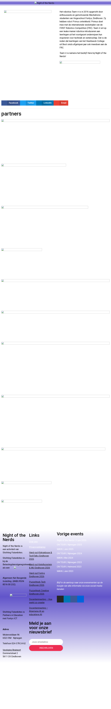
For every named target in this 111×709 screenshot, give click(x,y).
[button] (10, 103)
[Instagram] (60, 599)
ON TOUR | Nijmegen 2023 (69, 562)
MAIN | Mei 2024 (65, 558)
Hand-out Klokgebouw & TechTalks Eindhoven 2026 (40, 555)
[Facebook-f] (73, 599)
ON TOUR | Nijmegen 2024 (69, 553)
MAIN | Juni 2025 (65, 549)
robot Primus (73, 21)
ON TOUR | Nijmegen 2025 (69, 544)
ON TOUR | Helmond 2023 (69, 566)
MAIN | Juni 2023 (65, 571)
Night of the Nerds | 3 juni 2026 (71, 540)
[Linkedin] (67, 599)
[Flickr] (80, 599)
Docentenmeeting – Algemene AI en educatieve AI (38, 611)
